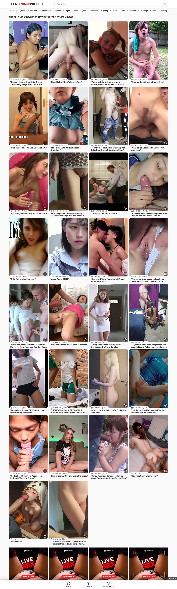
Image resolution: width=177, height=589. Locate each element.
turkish (58, 10)
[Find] (165, 4)
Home (68, 586)
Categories (108, 586)
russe (115, 10)
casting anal (166, 10)
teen (23, 10)
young (14, 10)
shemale (94, 10)
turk (123, 10)
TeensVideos (26, 4)
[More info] (45, 77)
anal (84, 10)
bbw (154, 10)
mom (76, 10)
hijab (68, 10)
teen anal (33, 10)
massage (144, 10)
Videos (89, 586)
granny (105, 10)
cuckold (133, 10)
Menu (171, 578)
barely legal (46, 10)
